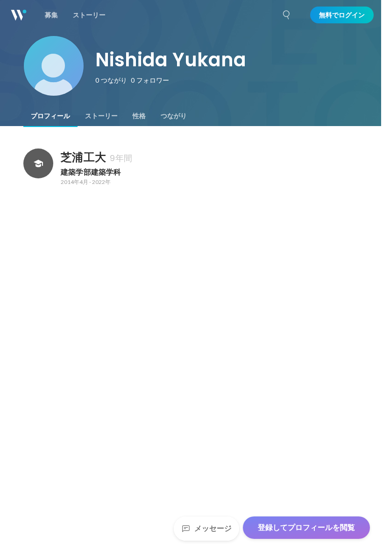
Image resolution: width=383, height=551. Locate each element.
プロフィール (50, 115)
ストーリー (101, 115)
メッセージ (213, 528)
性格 (139, 115)
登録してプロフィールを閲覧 (306, 527)
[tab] (50, 116)
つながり (174, 115)
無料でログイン (342, 15)
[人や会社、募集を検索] (286, 15)
